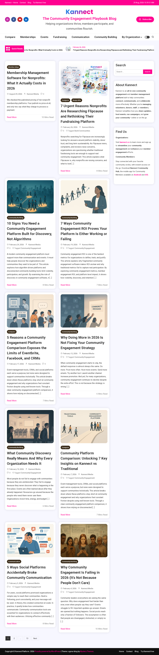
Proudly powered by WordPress (48, 651)
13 (27, 638)
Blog (29, 3)
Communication (80, 37)
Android (137, 175)
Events (44, 37)
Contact (23, 3)
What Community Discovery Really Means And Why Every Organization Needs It (29, 458)
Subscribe (147, 19)
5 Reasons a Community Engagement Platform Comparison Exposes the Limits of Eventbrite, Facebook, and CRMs (26, 347)
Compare (10, 37)
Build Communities (82, 131)
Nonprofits (77, 100)
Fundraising (60, 37)
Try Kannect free (39, 3)
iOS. (147, 175)
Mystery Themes (87, 651)
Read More (12, 117)
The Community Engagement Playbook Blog (79, 18)
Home (121, 651)
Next (35, 638)
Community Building (105, 37)
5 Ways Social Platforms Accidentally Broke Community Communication (29, 572)
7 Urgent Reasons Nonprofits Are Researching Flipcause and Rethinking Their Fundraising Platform (105, 50)
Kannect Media (33, 94)
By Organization (131, 37)
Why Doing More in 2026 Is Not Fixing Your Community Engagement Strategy (82, 342)
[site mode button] (147, 37)
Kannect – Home (11, 3)
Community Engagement (31, 248)
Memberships (28, 37)
